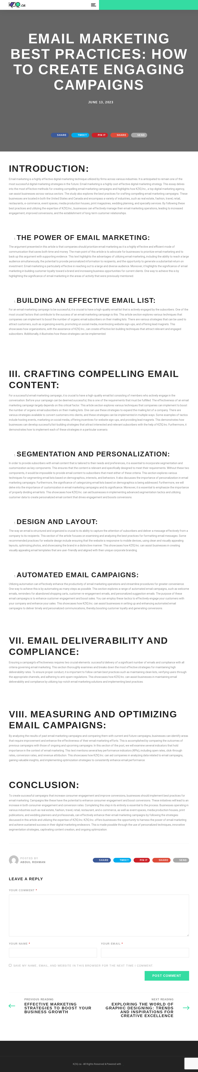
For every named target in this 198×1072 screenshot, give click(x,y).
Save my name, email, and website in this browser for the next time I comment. (83, 965)
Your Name (19, 943)
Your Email (112, 943)
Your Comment (23, 890)
